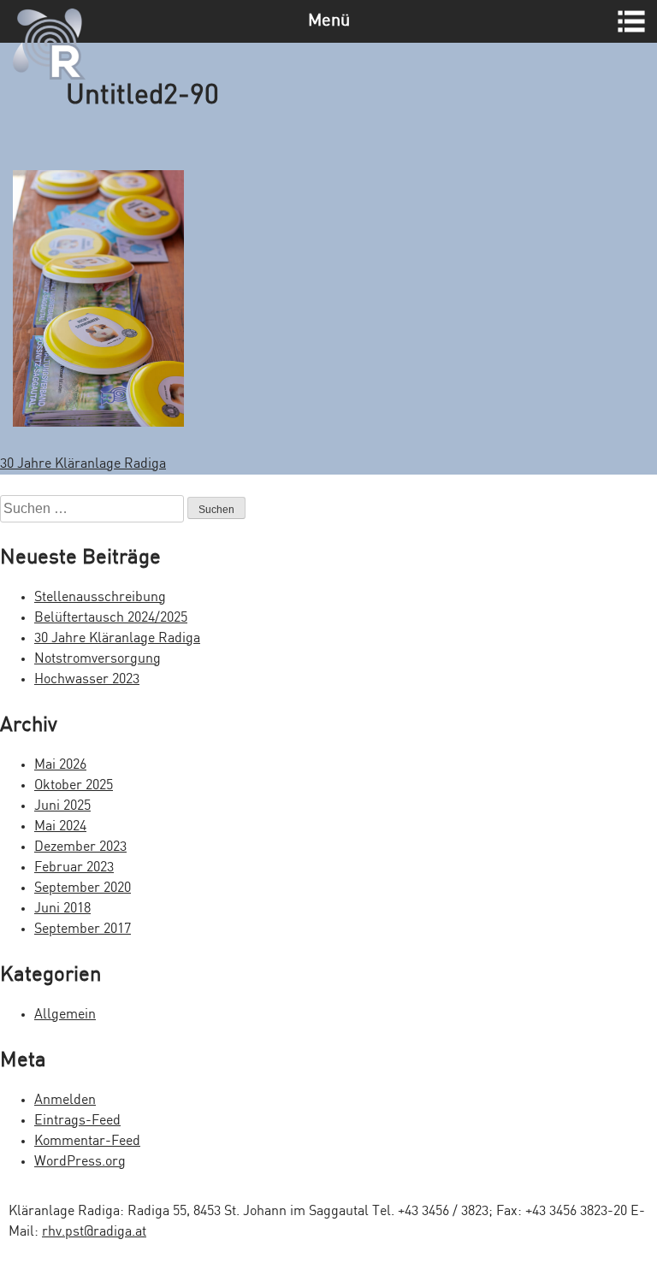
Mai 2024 (60, 826)
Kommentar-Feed (87, 1141)
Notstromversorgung (97, 659)
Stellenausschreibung (100, 597)
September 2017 (82, 929)
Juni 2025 (62, 806)
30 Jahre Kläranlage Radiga (83, 464)
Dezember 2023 (80, 847)
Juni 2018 (62, 908)
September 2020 (82, 888)
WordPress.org (80, 1161)
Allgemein (65, 1014)
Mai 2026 (60, 765)
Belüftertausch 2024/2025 (110, 618)
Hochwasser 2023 (86, 679)
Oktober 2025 (73, 785)
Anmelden (65, 1100)
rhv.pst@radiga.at (94, 1232)
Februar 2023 (74, 867)
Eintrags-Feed (77, 1120)
